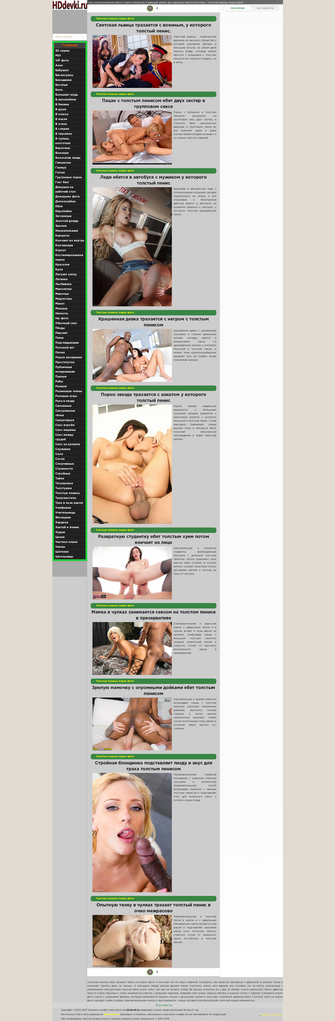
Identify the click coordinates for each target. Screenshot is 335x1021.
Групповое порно (68, 177)
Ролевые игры (66, 396)
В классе (61, 114)
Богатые (61, 85)
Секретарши (64, 420)
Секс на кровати (67, 444)
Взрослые (62, 148)
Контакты (164, 1005)
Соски (60, 459)
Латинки (61, 279)
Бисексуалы (64, 75)
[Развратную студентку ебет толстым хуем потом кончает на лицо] (132, 573)
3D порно (62, 51)
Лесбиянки (63, 284)
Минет (60, 303)
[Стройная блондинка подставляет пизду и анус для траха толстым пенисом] (132, 832)
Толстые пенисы (67, 493)
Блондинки (63, 80)
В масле (61, 119)
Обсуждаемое (265, 8)
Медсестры (63, 299)
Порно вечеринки (68, 357)
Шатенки (62, 552)
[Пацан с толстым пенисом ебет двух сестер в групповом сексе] (132, 137)
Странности (64, 469)
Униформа (63, 508)
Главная (69, 45)
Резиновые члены (68, 391)
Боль (59, 90)
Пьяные (61, 376)
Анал (59, 65)
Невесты (61, 313)
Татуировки (64, 483)
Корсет (60, 250)
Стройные (62, 473)
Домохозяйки (65, 201)
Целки (60, 537)
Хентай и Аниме (67, 527)
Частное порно (66, 542)
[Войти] (69, 21)
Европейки (63, 211)
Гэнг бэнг (62, 182)
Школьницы (64, 556)
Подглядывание (67, 343)
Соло (59, 454)
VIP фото (62, 60)
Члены (60, 547)
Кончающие (64, 245)
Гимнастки (63, 163)
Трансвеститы (65, 498)
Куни (59, 269)
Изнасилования (66, 231)
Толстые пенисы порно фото (115, 19)
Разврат (61, 386)
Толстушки (63, 488)
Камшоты (62, 235)
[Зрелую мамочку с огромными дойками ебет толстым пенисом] (132, 724)
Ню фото (62, 318)
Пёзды (60, 328)
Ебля (59, 206)
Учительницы (65, 512)
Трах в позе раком (69, 503)
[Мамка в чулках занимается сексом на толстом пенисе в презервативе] (132, 648)
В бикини (62, 104)
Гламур (60, 167)
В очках (61, 124)
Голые (60, 172)
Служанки (62, 449)
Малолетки (63, 289)
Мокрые (61, 308)
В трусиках (63, 134)
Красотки (62, 264)
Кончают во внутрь (69, 240)
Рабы (59, 381)
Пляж (59, 338)
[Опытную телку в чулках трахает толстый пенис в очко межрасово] (132, 941)
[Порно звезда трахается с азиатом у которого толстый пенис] (132, 464)
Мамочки (62, 294)
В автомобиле (65, 99)
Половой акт (64, 347)
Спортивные (64, 464)
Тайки (59, 478)
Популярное (237, 8)
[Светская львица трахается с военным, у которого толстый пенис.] (132, 61)
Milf (58, 55)
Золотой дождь (66, 221)
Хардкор (61, 522)
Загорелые (63, 216)
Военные (62, 153)
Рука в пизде (65, 401)
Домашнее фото (67, 196)
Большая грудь (66, 95)
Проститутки (64, 362)
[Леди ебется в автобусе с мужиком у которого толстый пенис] (132, 246)
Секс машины (65, 430)
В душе (60, 109)
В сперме (62, 129)
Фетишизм (63, 517)
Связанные (63, 406)
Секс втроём (65, 425)
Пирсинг (61, 333)
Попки (60, 352)
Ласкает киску (66, 274)
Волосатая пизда (67, 158)
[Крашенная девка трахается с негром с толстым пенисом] (132, 355)
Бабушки (62, 70)
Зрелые (61, 226)
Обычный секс (66, 323)
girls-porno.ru (112, 1014)
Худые (60, 532)
